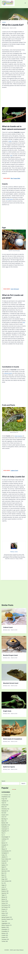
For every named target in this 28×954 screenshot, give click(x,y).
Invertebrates (5, 851)
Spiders (4, 865)
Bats (3, 873)
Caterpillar (4, 827)
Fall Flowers (5, 907)
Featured (4, 811)
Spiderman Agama (9, 767)
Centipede (4, 853)
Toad (3, 802)
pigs (11, 155)
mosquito (4, 845)
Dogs (3, 879)
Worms (3, 869)
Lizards (4, 22)
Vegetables (4, 923)
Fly (2, 835)
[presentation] (14, 616)
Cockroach (4, 829)
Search (3, 781)
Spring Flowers (5, 917)
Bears (3, 875)
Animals (4, 804)
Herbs (3, 913)
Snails (3, 863)
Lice (3, 841)
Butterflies (4, 825)
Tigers (3, 895)
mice (24, 322)
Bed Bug (4, 819)
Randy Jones (6, 27)
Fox (2, 883)
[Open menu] (25, 3)
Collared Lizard (8, 627)
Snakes (3, 937)
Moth (3, 847)
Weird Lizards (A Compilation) (12, 739)
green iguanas (18, 436)
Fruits (3, 911)
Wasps (3, 849)
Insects (3, 815)
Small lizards (9, 199)
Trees (3, 921)
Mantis (3, 843)
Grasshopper (5, 837)
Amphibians (5, 796)
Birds (3, 806)
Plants (3, 901)
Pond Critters (5, 859)
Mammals (4, 871)
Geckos (3, 933)
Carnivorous (5, 905)
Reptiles (4, 927)
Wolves (3, 897)
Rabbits (4, 889)
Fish (3, 812)
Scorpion (4, 861)
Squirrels (4, 893)
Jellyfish (4, 857)
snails (9, 141)
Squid (3, 867)
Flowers (4, 909)
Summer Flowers (6, 919)
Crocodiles (4, 931)
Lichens (4, 915)
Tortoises (4, 939)
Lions (3, 887)
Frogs (3, 798)
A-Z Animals (5, 794)
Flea (3, 833)
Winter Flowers (5, 925)
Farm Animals (5, 881)
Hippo (3, 885)
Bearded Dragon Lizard (10, 655)
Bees (3, 821)
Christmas (4, 808)
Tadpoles (4, 800)
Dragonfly (4, 831)
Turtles (3, 941)
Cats (3, 877)
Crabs (3, 855)
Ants (3, 816)
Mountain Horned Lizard (10, 683)
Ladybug (4, 839)
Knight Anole (7, 711)
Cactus (3, 903)
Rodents (4, 891)
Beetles (3, 823)
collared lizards (8, 373)
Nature (3, 899)
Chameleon (4, 929)
